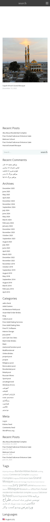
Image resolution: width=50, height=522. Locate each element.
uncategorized (8, 382)
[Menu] (47, 3)
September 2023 (9, 238)
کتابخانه (5, 391)
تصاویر (28, 499)
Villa (29, 496)
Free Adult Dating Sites (11, 325)
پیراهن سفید (12, 164)
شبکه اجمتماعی (17, 500)
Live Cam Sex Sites (10, 338)
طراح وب (6, 404)
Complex (8, 478)
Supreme (22, 496)
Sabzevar (43, 492)
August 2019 (7, 273)
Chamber (6, 475)
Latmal (30, 485)
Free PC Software (9, 328)
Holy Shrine (31, 482)
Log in (5, 421)
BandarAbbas (23, 471)
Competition (33, 475)
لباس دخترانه (14, 168)
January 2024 (8, 226)
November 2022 (9, 260)
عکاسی (5, 407)
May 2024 (6, 216)
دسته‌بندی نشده (8, 397)
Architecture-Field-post (11, 309)
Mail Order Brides (9, 341)
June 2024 (6, 213)
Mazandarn (38, 486)
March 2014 (7, 285)
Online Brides (8, 353)
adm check (7, 303)
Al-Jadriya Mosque (8, 471)
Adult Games (8, 306)
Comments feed (9, 427)
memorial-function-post (12, 347)
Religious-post (8, 363)
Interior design (7, 486)
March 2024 (7, 220)
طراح (7, 499)
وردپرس (5, 410)
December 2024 (9, 201)
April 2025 (6, 198)
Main (4, 344)
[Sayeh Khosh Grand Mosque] (25, 39)
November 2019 (9, 264)
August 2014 (7, 282)
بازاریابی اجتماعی (9, 394)
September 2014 (9, 279)
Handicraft (17, 482)
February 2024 (8, 223)
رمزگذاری (6, 400)
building (40, 471)
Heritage (24, 482)
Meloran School (9, 139)
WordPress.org (8, 430)
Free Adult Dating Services (13, 322)
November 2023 (9, 232)
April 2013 (6, 292)
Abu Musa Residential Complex (15, 133)
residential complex (22, 492)
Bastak (34, 471)
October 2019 (8, 267)
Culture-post (7, 319)
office (33, 489)
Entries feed (7, 424)
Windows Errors (9, 385)
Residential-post (9, 369)
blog (4, 316)
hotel (37, 482)
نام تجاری (6, 503)
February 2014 (8, 289)
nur (29, 489)
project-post (7, 356)
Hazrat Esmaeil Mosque (12, 145)
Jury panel (6, 334)
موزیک (13, 503)
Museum (23, 489)
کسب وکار (8, 507)
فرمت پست (21, 503)
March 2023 (7, 254)
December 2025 (9, 188)
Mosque (13, 489)
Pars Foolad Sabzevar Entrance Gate (17, 136)
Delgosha (16, 478)
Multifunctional (8, 350)
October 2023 (8, 235)
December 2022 (9, 257)
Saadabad (35, 493)
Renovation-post (9, 366)
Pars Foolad (41, 489)
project (5, 360)
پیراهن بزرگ (13, 174)
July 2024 (6, 210)
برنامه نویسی (35, 498)
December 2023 (9, 229)
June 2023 (6, 248)
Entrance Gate (26, 478)
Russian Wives (8, 375)
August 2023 (7, 242)
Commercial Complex (19, 474)
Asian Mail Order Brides (12, 312)
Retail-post (7, 372)
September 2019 (9, 270)
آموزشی (5, 388)
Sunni (15, 496)
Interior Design (8, 331)
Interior (41, 482)
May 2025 (6, 194)
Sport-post (7, 378)
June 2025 (6, 191)
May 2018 (6, 276)
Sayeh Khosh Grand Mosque (14, 85)
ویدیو (17, 507)
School (7, 496)
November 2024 (9, 204)
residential (8, 492)
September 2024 (9, 207)
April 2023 (6, 251)
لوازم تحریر (14, 171)
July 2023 (6, 245)
